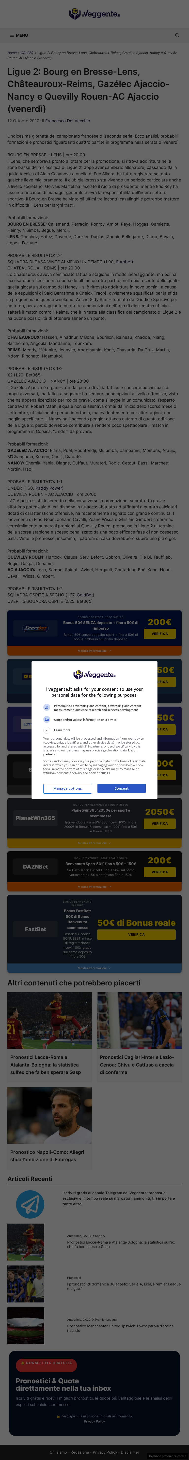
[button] (94, 730)
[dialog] (95, 730)
